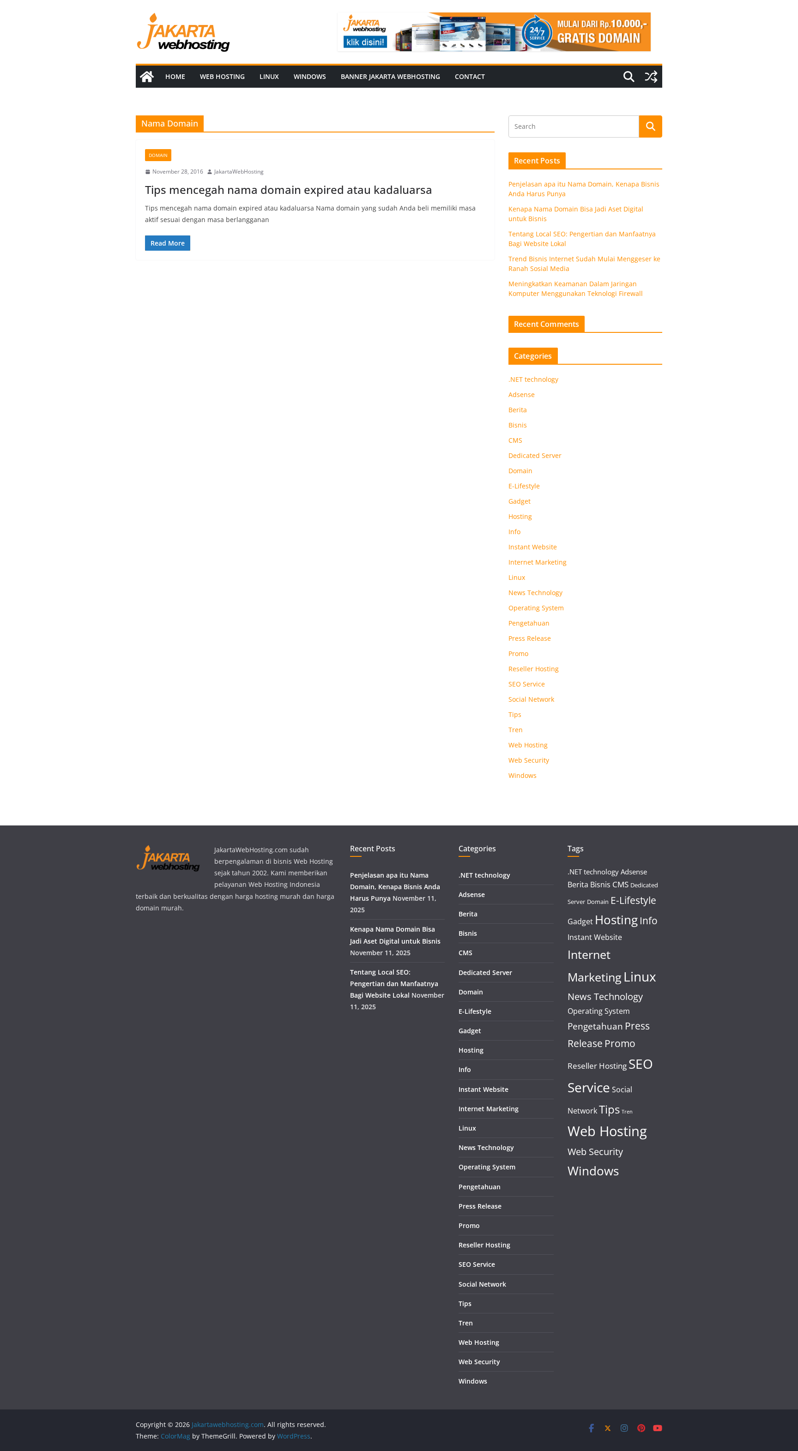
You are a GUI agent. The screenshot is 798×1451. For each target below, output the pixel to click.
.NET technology (533, 379)
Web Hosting (222, 76)
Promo (518, 653)
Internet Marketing (537, 562)
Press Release (529, 638)
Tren (515, 729)
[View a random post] (651, 77)
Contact (470, 76)
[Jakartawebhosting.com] (147, 77)
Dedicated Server (535, 455)
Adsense (521, 394)
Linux (269, 76)
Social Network (531, 699)
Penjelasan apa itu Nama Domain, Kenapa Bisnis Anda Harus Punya (395, 887)
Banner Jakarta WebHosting (390, 76)
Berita (517, 409)
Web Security (528, 760)
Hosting (520, 516)
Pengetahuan (529, 623)
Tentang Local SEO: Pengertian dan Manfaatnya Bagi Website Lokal (394, 983)
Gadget (519, 501)
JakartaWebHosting (239, 171)
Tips (514, 714)
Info (514, 531)
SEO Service (526, 684)
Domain (158, 155)
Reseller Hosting (533, 668)
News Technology (535, 592)
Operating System (536, 607)
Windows (310, 76)
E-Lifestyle (524, 486)
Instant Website (532, 546)
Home (175, 76)
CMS (515, 440)
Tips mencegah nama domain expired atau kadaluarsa (288, 189)
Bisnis (517, 425)
